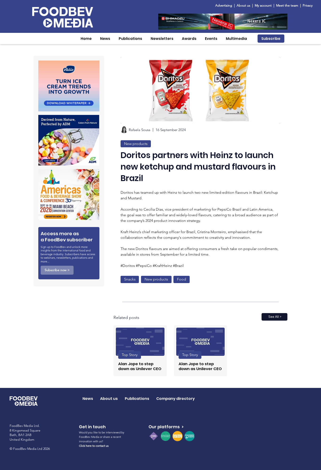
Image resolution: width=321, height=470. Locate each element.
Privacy (308, 5)
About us (243, 5)
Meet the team (287, 5)
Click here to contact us (94, 445)
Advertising (224, 5)
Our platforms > (166, 427)
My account (263, 5)
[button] (105, 38)
